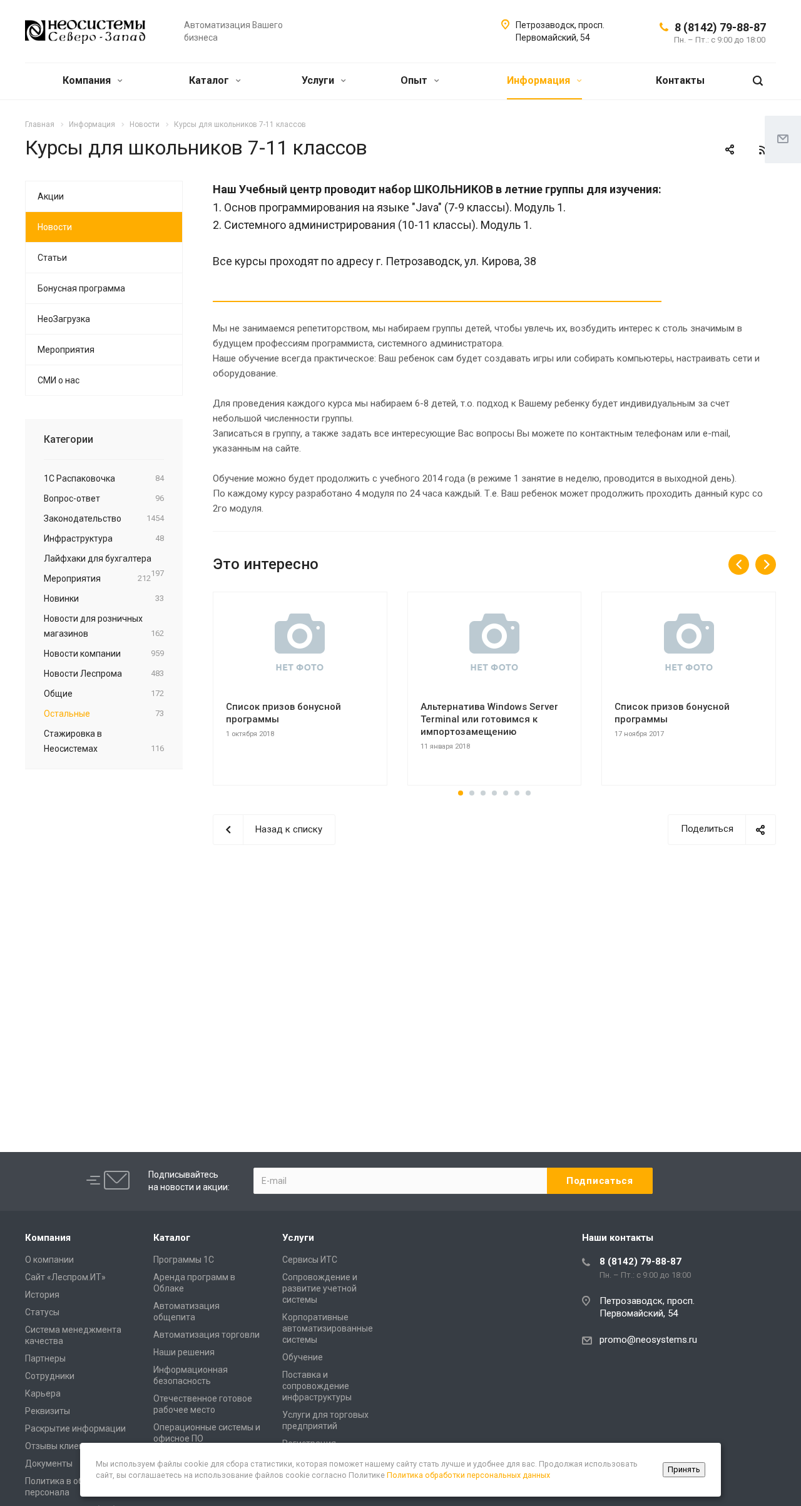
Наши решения (184, 1352)
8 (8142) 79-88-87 (720, 27)
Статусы (42, 1312)
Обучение (302, 1357)
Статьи (52, 258)
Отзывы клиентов (61, 1446)
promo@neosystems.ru (648, 1339)
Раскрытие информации (75, 1428)
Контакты (680, 80)
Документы (49, 1463)
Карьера (43, 1393)
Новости (55, 227)
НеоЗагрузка (64, 319)
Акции (51, 196)
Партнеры (45, 1358)
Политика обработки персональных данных (468, 1475)
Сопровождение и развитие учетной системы (319, 1288)
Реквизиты (47, 1411)
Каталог (210, 80)
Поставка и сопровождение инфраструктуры (317, 1386)
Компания (88, 80)
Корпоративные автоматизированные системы (327, 1328)
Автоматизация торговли (206, 1335)
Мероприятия (66, 350)
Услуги (319, 80)
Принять (684, 1469)
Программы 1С (183, 1260)
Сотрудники (49, 1376)
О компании (49, 1260)
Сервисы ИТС (309, 1260)
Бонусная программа (81, 288)
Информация (540, 80)
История (42, 1295)
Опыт (415, 80)
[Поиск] (758, 81)
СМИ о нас (58, 380)
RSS (763, 150)
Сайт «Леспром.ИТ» (65, 1277)
